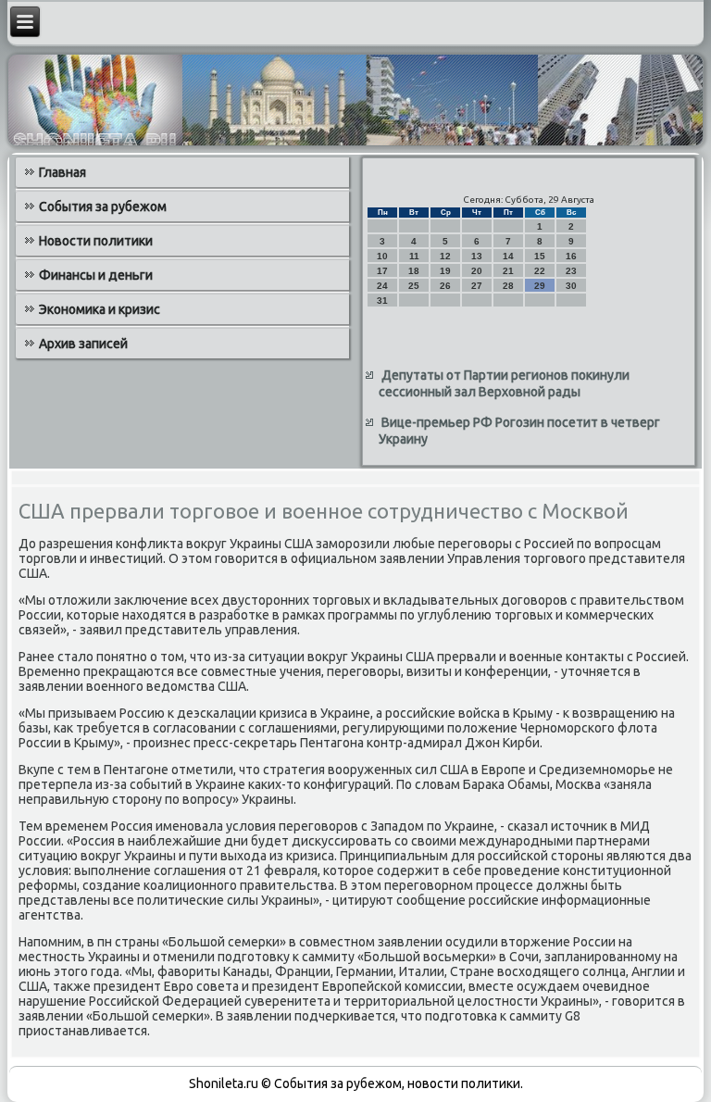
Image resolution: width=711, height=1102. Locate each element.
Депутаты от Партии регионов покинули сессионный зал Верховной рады (504, 383)
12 (445, 256)
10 (382, 256)
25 (413, 286)
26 (445, 286)
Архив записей (83, 343)
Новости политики (96, 240)
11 (414, 256)
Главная (62, 172)
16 (571, 256)
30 (571, 286)
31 (382, 300)
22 (539, 271)
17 (382, 271)
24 (382, 286)
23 (571, 271)
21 (508, 271)
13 (476, 256)
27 (476, 286)
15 (539, 256)
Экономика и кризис (99, 309)
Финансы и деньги (96, 275)
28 (508, 286)
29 (539, 286)
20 (476, 271)
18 (413, 271)
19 (445, 271)
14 (508, 256)
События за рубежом (103, 206)
